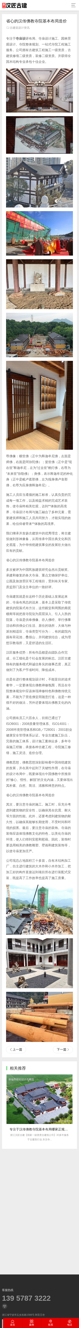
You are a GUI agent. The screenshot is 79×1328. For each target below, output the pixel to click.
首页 (12, 1324)
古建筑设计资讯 (20, 27)
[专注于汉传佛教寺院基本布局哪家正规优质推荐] (39, 1099)
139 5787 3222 (26, 1298)
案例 (31, 1324)
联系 (50, 1324)
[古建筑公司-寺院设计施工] (14, 5)
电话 (69, 1324)
